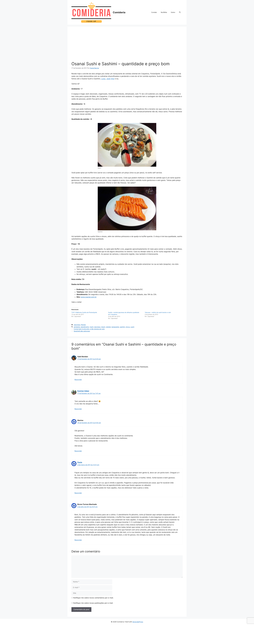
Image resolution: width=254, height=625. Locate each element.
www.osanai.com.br (89, 297)
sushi (132, 327)
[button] (180, 12)
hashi (91, 327)
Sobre (173, 12)
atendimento (85, 327)
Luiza (103, 79)
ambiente (77, 327)
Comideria (119, 12)
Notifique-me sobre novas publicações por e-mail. (93, 603)
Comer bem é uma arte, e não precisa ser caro (89, 329)
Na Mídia (164, 12)
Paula (79, 462)
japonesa (97, 327)
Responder (78, 379)
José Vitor (110, 79)
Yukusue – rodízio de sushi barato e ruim (158, 312)
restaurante (115, 327)
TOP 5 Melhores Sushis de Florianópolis (84, 312)
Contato (154, 12)
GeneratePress (137, 622)
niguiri (103, 327)
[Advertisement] (127, 45)
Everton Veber (83, 391)
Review (83, 325)
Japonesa (77, 325)
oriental (108, 327)
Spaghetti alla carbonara (82, 331)
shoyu (128, 327)
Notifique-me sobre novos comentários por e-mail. (93, 598)
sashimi (122, 327)
